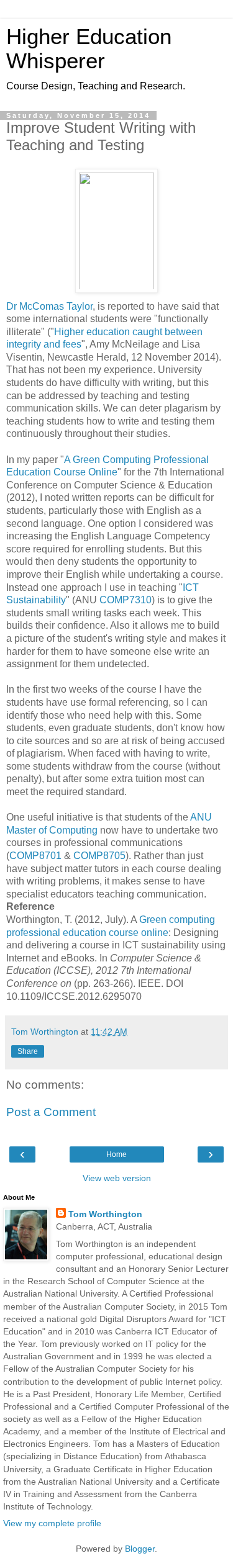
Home (116, 1154)
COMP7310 (125, 600)
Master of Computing (52, 830)
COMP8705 (99, 855)
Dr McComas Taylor (49, 306)
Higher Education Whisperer (88, 49)
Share (27, 1051)
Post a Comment (51, 1111)
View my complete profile (52, 1523)
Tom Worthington (105, 1214)
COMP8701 (35, 855)
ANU (201, 817)
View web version (117, 1178)
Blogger (140, 1549)
